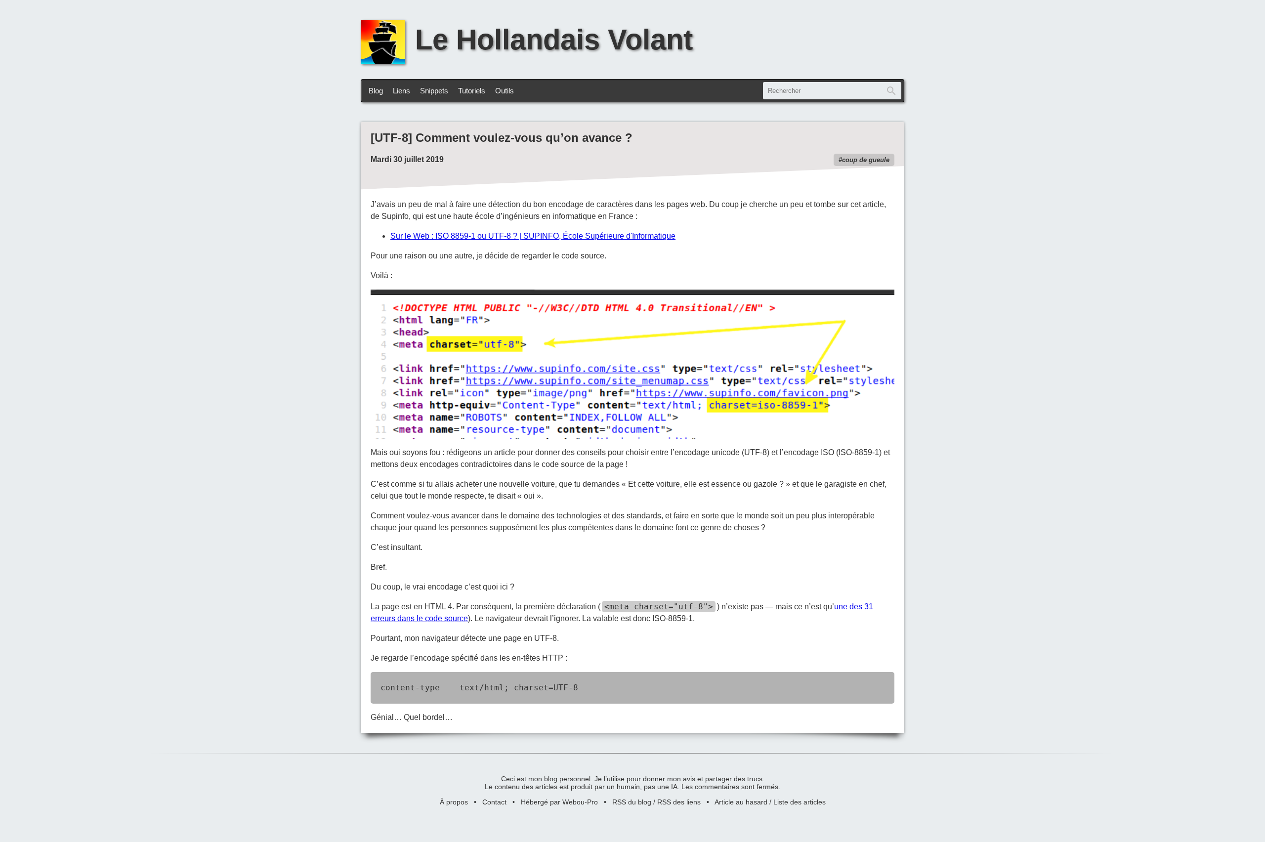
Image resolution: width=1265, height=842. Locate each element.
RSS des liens (679, 802)
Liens (401, 90)
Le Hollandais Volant (554, 39)
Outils (504, 90)
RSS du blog (631, 802)
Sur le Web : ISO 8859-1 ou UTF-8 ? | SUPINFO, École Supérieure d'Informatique (532, 236)
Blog (376, 90)
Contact (494, 802)
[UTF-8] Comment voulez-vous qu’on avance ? (501, 137)
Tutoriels (471, 90)
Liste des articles (799, 802)
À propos (454, 802)
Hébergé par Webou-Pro (559, 802)
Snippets (434, 90)
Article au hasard (741, 802)
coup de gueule (865, 160)
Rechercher (891, 90)
